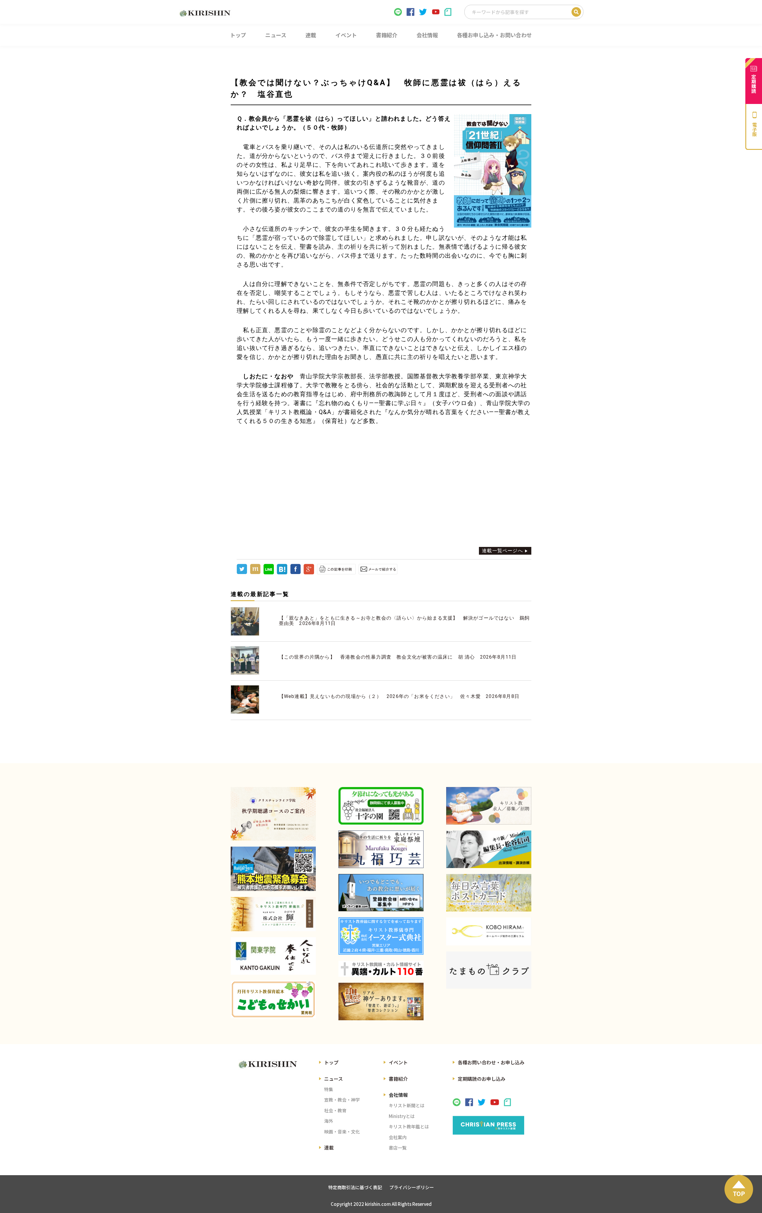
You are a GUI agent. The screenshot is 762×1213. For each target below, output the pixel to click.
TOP (739, 1193)
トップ (331, 1062)
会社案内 (398, 1137)
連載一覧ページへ (502, 550)
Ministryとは (402, 1116)
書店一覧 (398, 1147)
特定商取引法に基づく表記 (355, 1187)
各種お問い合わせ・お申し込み (491, 1062)
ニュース (333, 1078)
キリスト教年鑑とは (409, 1126)
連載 (329, 1147)
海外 (328, 1121)
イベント (398, 1062)
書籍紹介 (398, 1078)
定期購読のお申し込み (481, 1078)
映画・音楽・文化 (342, 1131)
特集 (328, 1089)
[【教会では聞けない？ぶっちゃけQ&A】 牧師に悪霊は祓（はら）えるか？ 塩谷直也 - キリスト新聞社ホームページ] (282, 573)
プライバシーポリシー (411, 1187)
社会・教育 (335, 1110)
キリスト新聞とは (406, 1105)
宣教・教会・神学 (342, 1100)
